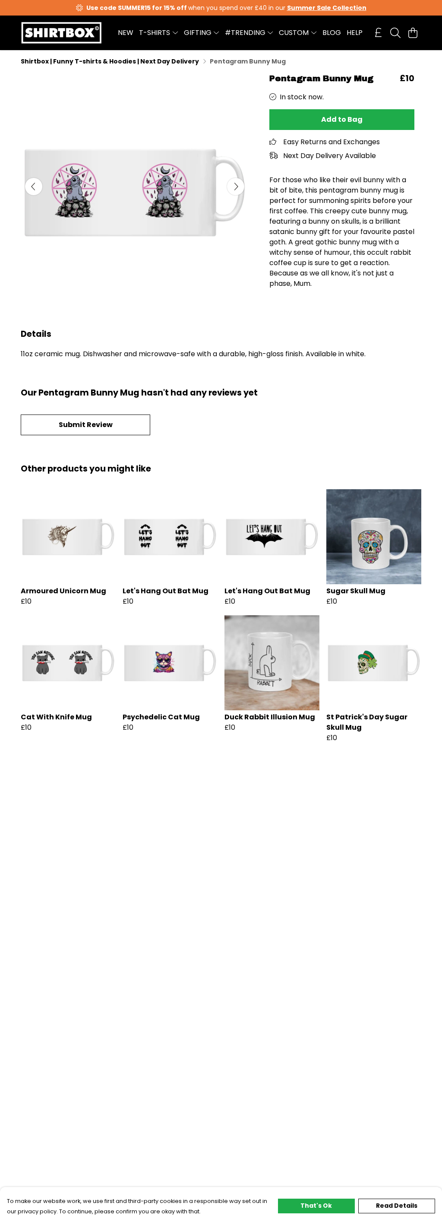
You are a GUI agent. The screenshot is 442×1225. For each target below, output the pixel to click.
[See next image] (235, 186)
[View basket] (412, 32)
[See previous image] (33, 186)
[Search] (395, 32)
